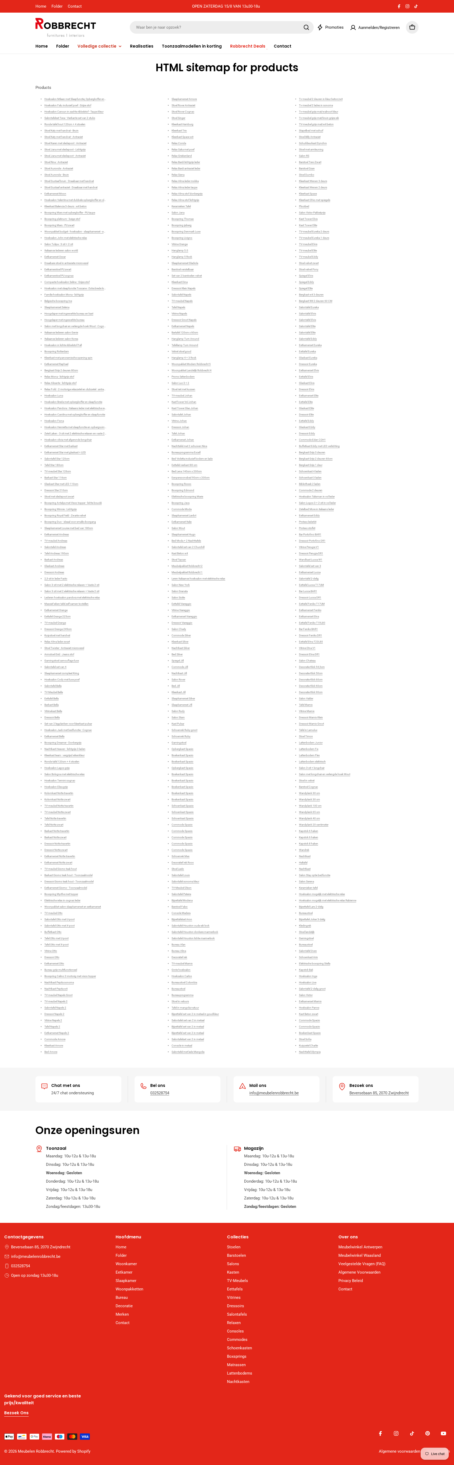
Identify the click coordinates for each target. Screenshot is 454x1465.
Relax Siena (178, 174)
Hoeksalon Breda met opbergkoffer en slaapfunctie (73, 401)
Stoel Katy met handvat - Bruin (61, 130)
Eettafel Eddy (306, 420)
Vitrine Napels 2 (53, 1020)
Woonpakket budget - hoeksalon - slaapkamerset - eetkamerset (80, 231)
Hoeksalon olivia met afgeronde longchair (68, 439)
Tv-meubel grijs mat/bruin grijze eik (319, 117)
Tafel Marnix (306, 704)
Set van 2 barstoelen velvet (187, 275)
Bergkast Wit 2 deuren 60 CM (315, 300)
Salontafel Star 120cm (57, 458)
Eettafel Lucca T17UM (311, 584)
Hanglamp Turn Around (185, 338)
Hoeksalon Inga (308, 976)
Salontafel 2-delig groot (312, 988)
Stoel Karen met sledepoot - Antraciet (65, 143)
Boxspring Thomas (183, 218)
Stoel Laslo (178, 868)
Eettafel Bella (51, 698)
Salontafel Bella (52, 685)
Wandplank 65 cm (309, 812)
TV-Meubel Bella (53, 692)
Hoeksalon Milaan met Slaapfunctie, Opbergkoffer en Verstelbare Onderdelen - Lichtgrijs (93, 99)
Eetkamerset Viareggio (184, 616)
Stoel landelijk (306, 931)
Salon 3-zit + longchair (311, 767)
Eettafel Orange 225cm (57, 616)
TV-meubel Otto (53, 913)
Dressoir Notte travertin (57, 843)
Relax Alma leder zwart (57, 641)
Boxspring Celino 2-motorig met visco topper (70, 976)
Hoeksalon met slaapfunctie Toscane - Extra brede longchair (78, 288)
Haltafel (303, 862)
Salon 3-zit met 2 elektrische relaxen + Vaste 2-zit (71, 584)
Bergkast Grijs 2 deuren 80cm (61, 370)
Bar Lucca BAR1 (308, 591)
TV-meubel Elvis (308, 244)
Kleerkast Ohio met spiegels (314, 200)
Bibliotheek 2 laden (310, 483)
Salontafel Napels (181, 294)
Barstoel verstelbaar (183, 269)
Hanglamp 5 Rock (182, 256)
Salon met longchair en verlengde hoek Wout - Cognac (75, 326)
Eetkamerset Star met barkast (61, 446)
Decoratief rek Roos (183, 862)
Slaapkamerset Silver (183, 698)
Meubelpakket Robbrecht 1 (187, 572)
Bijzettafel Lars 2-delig (311, 906)
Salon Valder (306, 698)
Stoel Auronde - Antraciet (58, 168)
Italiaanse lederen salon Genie (61, 332)
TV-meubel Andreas (55, 540)
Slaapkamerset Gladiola (185, 263)
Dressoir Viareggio (182, 622)
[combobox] (222, 27)
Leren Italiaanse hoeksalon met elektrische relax (198, 578)
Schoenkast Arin (308, 957)
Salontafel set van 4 (55, 666)
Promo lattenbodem (183, 376)
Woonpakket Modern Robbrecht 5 (191, 364)
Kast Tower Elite (308, 225)
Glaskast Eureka (308, 357)
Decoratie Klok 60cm (311, 679)
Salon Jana (178, 212)
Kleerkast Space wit (182, 136)
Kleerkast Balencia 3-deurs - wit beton (65, 206)
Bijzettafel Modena (182, 900)
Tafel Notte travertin (55, 818)
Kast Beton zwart (308, 1014)
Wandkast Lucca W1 (310, 559)
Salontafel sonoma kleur (185, 881)
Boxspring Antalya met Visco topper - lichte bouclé (73, 502)
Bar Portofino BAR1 (310, 534)
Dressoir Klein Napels (183, 288)
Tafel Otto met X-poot (56, 944)
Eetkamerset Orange (56, 610)
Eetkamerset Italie (182, 521)
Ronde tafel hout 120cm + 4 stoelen (64, 124)
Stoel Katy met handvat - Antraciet (63, 136)
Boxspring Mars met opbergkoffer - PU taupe (69, 212)
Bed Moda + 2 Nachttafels (186, 540)
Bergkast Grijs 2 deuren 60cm (316, 458)
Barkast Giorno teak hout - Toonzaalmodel (68, 875)
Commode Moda (182, 509)
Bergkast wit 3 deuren (311, 294)
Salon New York (181, 584)
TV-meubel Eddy (308, 256)
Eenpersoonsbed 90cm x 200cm (191, 477)
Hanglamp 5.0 (180, 250)
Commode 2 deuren (310, 490)
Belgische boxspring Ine (58, 300)
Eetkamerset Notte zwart (58, 862)
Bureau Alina (179, 950)
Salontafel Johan (181, 414)
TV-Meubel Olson (182, 887)
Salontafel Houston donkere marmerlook (195, 931)
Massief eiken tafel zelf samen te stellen (66, 603)
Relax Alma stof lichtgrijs (185, 200)
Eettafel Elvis (306, 376)
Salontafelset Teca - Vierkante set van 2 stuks (69, 117)
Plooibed (304, 206)
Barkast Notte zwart (55, 837)
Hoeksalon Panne (309, 1007)
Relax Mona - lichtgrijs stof (59, 376)
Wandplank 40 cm (309, 818)
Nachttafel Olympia (310, 1051)
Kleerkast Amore (53, 1045)
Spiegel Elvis (306, 275)
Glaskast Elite (306, 408)
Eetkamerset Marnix (310, 1001)
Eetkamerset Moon (55, 193)
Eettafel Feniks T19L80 (312, 622)
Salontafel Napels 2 (55, 1007)
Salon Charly (179, 629)
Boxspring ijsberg (182, 225)
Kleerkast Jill (178, 692)
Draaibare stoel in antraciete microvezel (66, 263)
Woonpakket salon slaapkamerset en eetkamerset (72, 906)
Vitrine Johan (179, 420)
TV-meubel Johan (182, 395)
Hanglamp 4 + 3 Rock (184, 357)
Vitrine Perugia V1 (309, 547)
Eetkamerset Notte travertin (59, 856)
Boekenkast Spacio (182, 755)
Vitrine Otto (50, 950)
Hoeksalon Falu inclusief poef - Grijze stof (67, 105)
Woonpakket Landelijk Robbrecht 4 (191, 370)
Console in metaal (182, 1045)
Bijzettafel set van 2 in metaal (188, 1026)
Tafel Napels (178, 307)
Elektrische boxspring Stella (314, 963)
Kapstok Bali (306, 969)
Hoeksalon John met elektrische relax (65, 237)
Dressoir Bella (52, 717)
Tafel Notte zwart (53, 824)
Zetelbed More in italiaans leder (316, 509)
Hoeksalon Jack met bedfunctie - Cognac (68, 730)
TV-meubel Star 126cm (57, 471)
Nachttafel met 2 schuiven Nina (189, 446)
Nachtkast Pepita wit (56, 988)
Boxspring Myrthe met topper (61, 894)
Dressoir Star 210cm (56, 490)
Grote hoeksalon (181, 969)
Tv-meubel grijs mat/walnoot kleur (318, 111)
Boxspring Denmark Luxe (186, 231)
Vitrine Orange (180, 244)
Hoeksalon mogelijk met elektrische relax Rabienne (327, 900)
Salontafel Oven (308, 950)
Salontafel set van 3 (310, 565)
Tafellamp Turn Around (185, 345)
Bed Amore (50, 1051)
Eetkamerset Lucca (310, 572)
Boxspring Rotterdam (56, 351)
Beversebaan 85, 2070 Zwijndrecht (379, 1093)
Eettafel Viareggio (181, 603)
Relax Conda (179, 143)
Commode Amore (54, 1039)
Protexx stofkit (307, 528)
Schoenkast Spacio (183, 805)
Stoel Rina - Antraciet (56, 162)
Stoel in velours (180, 1001)
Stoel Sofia (305, 1039)
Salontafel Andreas (55, 547)
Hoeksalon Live (307, 982)
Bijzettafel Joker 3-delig (312, 919)
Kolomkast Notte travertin (58, 793)
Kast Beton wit (180, 553)
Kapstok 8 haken (308, 843)
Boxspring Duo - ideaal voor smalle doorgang (70, 521)
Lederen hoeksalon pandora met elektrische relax (72, 597)
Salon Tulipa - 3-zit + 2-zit (58, 244)
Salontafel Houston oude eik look (190, 925)
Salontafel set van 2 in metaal (188, 1020)
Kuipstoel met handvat (57, 635)
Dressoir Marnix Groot (311, 723)
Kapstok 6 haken (308, 831)
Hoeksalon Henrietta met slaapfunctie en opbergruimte (75, 427)
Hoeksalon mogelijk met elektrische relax (322, 894)
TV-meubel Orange (55, 622)
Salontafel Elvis (307, 313)
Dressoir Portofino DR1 (312, 540)
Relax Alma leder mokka (185, 181)
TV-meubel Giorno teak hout (60, 868)
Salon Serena (306, 881)
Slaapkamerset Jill (182, 704)
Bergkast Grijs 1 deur (310, 465)
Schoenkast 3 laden (310, 477)
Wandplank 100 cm (310, 805)
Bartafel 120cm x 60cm (185, 332)
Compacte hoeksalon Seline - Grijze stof (67, 282)
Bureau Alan (178, 944)
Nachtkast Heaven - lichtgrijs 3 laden (64, 748)
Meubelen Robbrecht (36, 1451)
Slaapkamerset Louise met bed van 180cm (68, 528)
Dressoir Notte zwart (56, 849)
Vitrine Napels (179, 313)
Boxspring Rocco (181, 483)
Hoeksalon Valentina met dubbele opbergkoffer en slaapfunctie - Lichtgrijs (86, 200)
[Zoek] (306, 27)
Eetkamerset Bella (54, 736)
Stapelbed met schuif (311, 130)
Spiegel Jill (178, 660)
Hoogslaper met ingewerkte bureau (64, 319)
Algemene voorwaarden (399, 1451)
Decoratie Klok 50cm (311, 673)
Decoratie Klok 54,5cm (312, 666)
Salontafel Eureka (309, 307)
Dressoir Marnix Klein (311, 717)
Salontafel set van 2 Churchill (188, 547)
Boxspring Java (180, 502)
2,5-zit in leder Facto (55, 578)
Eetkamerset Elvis (309, 370)
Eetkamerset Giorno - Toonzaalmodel (65, 887)
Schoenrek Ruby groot (184, 730)
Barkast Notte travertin (56, 831)
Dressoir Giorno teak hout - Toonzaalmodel (69, 881)
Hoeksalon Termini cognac (59, 780)
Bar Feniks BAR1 (308, 629)
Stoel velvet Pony (308, 269)
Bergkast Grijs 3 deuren (312, 452)
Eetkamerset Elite (308, 395)
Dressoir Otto (51, 957)
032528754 (159, 1093)
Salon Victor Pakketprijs (312, 212)
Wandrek (304, 849)
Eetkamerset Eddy (309, 515)
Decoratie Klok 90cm (311, 692)
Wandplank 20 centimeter (313, 824)
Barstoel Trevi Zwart (310, 162)
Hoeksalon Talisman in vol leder (317, 496)
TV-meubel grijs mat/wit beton (316, 124)
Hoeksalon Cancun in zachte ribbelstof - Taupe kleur (74, 111)
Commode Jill (180, 666)
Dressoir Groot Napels (184, 319)
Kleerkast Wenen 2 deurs (313, 187)
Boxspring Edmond (183, 490)
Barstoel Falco (180, 906)
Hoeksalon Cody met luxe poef (62, 679)
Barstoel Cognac (308, 786)
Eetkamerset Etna (309, 616)
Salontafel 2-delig (309, 578)
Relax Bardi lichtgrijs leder (186, 162)
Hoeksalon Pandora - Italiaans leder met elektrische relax (76, 408)
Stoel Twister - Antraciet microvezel (64, 648)
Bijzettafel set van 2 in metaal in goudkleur (195, 1014)
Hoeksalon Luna (53, 395)
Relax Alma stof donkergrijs (187, 193)
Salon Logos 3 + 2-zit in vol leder (317, 502)
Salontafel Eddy (308, 338)
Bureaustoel (178, 988)
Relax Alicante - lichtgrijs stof (60, 382)
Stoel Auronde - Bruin (56, 174)
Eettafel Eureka (307, 351)
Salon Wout (178, 528)
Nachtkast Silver (181, 648)
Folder (57, 6)
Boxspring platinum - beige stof (62, 218)
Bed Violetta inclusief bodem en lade (192, 458)
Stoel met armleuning (311, 149)
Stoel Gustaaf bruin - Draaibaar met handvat (69, 181)
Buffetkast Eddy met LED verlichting (319, 446)
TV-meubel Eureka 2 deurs (314, 231)
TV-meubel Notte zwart (57, 812)
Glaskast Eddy (307, 427)
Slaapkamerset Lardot (184, 515)
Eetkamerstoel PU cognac (59, 275)
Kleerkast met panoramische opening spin (68, 357)
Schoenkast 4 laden (310, 471)
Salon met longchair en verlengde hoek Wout (324, 774)
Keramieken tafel (308, 887)
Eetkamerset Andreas (56, 534)
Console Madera (181, 913)
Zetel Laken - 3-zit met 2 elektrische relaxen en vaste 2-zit (76, 433)
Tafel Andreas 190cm (56, 553)
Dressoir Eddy (307, 433)
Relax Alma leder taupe (184, 187)
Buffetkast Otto (52, 931)
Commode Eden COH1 (312, 439)
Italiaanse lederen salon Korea (61, 338)
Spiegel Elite (306, 288)
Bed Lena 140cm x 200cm (187, 471)
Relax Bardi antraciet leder (186, 168)
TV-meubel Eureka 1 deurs (314, 237)
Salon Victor (306, 995)
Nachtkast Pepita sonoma (59, 982)
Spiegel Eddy (306, 282)
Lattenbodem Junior (311, 742)
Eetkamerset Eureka (310, 345)
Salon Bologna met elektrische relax (64, 774)
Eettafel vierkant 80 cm (184, 465)
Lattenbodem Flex (309, 755)
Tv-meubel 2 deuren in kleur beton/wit (321, 99)
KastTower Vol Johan (184, 401)
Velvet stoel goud (181, 351)
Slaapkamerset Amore (184, 99)
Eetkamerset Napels (183, 326)
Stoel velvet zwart (309, 263)
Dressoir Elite (306, 414)
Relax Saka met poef (183, 149)
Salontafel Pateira (181, 894)
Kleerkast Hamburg (182, 124)
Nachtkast (305, 856)
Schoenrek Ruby (181, 736)
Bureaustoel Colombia (184, 982)
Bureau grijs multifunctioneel (60, 969)
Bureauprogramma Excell (186, 452)
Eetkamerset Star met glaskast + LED (65, 452)
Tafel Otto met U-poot (56, 938)
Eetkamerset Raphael (56, 364)
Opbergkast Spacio (182, 748)
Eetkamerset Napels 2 (56, 1032)
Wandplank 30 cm (309, 793)
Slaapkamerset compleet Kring (61, 673)
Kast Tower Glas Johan (185, 408)
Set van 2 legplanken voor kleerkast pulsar (68, 723)
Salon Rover (178, 679)
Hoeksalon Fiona (54, 420)
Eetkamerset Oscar (55, 256)
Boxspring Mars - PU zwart (59, 225)
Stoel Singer (178, 117)
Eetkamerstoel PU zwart (57, 269)
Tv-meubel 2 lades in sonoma (316, 105)
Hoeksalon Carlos (182, 976)
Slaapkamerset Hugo (183, 534)
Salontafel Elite (307, 326)
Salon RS (304, 155)
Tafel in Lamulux (308, 730)
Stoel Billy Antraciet (310, 136)
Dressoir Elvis (306, 389)
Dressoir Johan (180, 427)
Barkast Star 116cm (55, 477)
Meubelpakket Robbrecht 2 (187, 565)
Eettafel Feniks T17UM (312, 603)
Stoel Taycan (179, 559)
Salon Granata (180, 591)
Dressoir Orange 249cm (58, 629)
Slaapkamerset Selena (56, 307)
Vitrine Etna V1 (307, 648)
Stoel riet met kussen (183, 389)
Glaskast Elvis (306, 382)
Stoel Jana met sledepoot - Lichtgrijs (65, 149)
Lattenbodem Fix (308, 748)
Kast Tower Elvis (308, 218)
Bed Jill (176, 685)
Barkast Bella (51, 704)
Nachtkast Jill (179, 673)
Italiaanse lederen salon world (61, 250)
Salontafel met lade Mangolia (188, 1051)
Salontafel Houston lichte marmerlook (193, 938)
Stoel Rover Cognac (183, 111)
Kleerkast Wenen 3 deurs (313, 181)
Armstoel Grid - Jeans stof (59, 654)
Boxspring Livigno (182, 237)
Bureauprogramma (182, 995)
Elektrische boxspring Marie (187, 496)
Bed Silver (177, 654)
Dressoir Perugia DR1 (311, 553)
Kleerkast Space (308, 193)
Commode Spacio (182, 824)
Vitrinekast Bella (53, 711)
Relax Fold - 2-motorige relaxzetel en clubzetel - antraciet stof (78, 389)
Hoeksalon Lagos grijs (57, 767)
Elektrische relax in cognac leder (62, 900)
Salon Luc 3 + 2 (180, 382)
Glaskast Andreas (54, 565)
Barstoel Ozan (307, 168)
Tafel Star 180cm (54, 465)
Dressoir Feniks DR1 (310, 635)
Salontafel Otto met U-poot (59, 919)
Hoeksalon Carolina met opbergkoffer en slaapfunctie (74, 414)
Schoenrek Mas (180, 856)
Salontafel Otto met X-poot (59, 925)
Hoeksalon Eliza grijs (56, 786)
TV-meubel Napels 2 (56, 1001)
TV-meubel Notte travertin (59, 805)
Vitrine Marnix (306, 711)
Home (40, 6)
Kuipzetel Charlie (308, 1045)
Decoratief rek (179, 957)
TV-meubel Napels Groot (58, 995)
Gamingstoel (179, 742)
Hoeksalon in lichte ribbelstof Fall (63, 345)
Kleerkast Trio (179, 130)
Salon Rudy (178, 711)
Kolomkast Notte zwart (57, 799)
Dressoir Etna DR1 (309, 654)
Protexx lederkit (307, 521)
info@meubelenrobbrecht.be (274, 1093)
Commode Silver (181, 635)
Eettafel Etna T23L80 (311, 641)
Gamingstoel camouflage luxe (61, 660)
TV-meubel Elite (308, 250)
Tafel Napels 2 (52, 1026)
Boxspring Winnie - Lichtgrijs (60, 509)
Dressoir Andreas (54, 572)
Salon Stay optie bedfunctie (314, 875)
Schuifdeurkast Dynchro (313, 143)
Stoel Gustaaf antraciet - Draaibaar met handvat (70, 187)
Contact (75, 6)
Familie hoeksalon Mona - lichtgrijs (64, 294)
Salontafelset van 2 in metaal (188, 1039)
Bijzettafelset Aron (182, 919)
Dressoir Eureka (308, 364)
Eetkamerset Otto (54, 963)
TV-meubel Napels (182, 300)
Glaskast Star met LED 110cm (61, 483)
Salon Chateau (307, 660)
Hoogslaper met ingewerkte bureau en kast (68, 313)
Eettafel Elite (306, 401)
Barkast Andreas (53, 559)
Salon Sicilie (178, 597)
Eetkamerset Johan (183, 439)
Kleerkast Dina (180, 282)
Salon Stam (178, 717)
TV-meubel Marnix (182, 963)
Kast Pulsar (178, 723)
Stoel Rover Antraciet (183, 105)
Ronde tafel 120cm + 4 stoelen (61, 761)
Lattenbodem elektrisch (312, 761)
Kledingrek (305, 925)
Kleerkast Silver (180, 641)
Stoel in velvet (306, 780)
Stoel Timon (306, 736)
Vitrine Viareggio (181, 610)
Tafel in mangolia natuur (185, 1007)
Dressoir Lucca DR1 (310, 597)
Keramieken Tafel (181, 206)
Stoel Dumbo (306, 174)
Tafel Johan (178, 433)
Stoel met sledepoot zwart (59, 496)
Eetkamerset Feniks (310, 610)
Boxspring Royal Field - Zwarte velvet (65, 515)
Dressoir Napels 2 (54, 1014)
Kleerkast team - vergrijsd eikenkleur (64, 755)
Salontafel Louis (181, 875)
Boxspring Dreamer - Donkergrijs (62, 742)
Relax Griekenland (182, 155)
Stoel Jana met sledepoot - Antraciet (65, 155)
